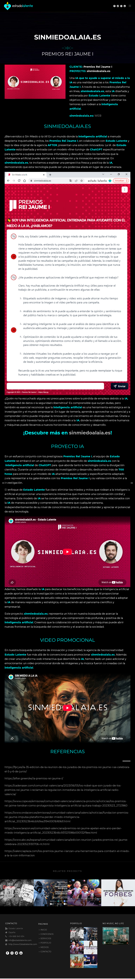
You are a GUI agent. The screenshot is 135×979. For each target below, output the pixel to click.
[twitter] (16, 953)
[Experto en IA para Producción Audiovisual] (51, 889)
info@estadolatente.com (20, 940)
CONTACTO (45, 951)
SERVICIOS (45, 938)
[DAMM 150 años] (17, 889)
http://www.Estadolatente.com (23, 944)
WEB (98, 115)
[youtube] (21, 953)
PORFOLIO (45, 943)
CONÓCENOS (47, 934)
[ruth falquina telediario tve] (93, 960)
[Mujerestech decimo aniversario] (84, 889)
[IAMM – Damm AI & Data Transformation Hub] (80, 960)
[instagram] (12, 953)
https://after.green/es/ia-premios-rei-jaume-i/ (34, 778)
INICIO (43, 930)
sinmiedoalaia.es (89, 433)
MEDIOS (44, 947)
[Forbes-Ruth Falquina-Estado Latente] (118, 889)
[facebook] (7, 953)
